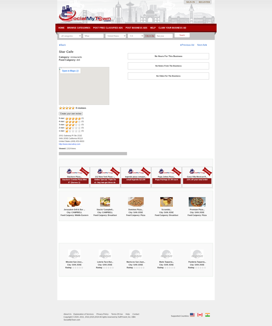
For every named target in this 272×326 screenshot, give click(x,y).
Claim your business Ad (172, 28)
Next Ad (201, 45)
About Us (67, 314)
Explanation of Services (84, 314)
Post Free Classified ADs (108, 28)
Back (63, 45)
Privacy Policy (102, 314)
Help (153, 28)
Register (204, 2)
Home (61, 28)
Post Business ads (136, 28)
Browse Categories (78, 28)
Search (182, 35)
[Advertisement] (136, 231)
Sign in (190, 2)
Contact (136, 314)
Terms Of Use (117, 314)
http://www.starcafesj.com (69, 144)
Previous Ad (188, 45)
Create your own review (70, 113)
